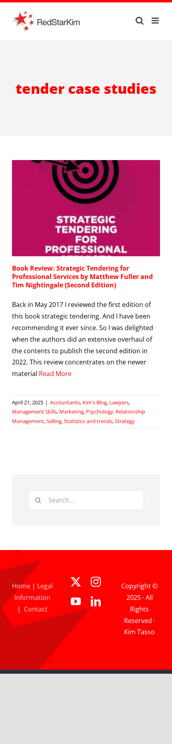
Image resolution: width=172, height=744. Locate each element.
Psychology (99, 411)
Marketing (71, 411)
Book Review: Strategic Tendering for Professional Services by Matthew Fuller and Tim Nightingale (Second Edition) (82, 276)
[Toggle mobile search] (140, 20)
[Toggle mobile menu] (156, 20)
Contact (36, 609)
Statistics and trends (88, 421)
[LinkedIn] (96, 601)
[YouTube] (76, 601)
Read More (55, 373)
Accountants (65, 402)
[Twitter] (76, 582)
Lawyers (119, 402)
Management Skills (34, 411)
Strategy (125, 421)
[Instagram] (96, 582)
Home (21, 586)
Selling (54, 421)
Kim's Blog (94, 402)
